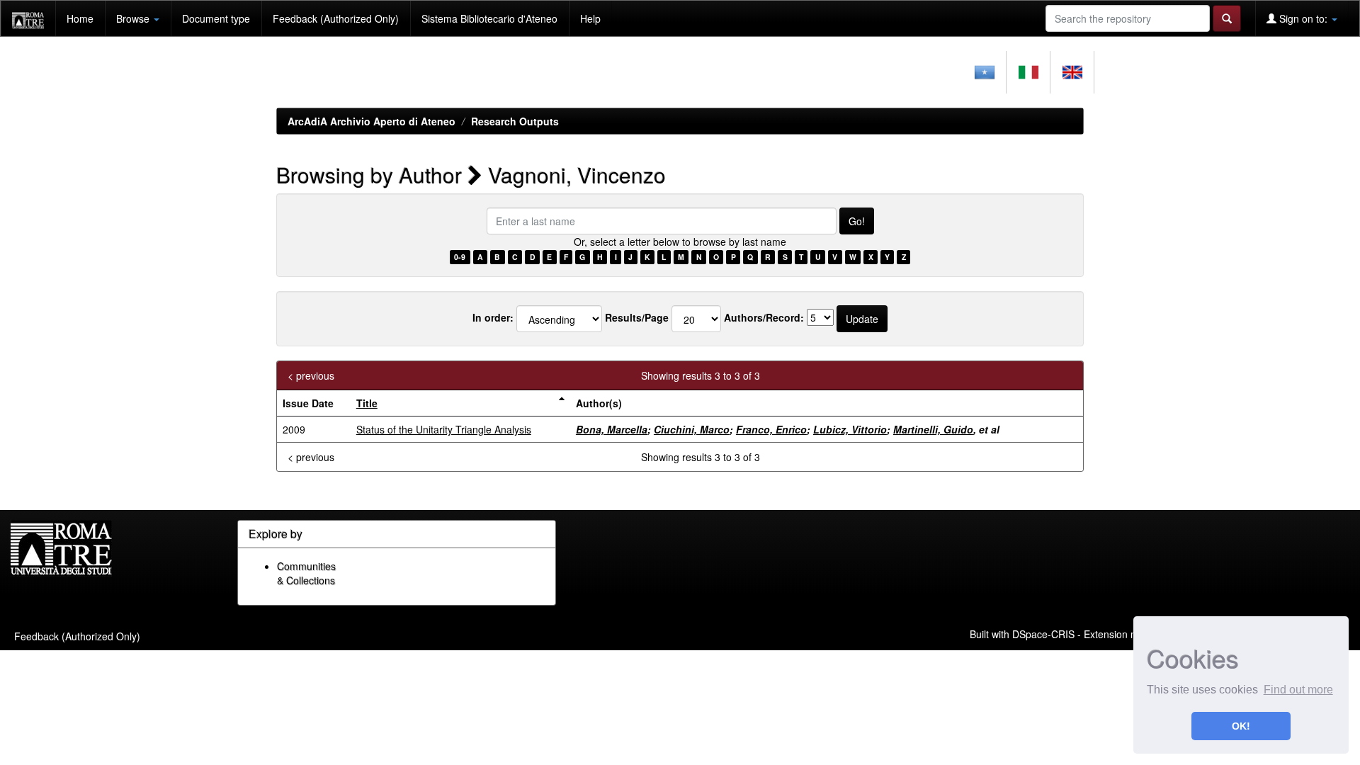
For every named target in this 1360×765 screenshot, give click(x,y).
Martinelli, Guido (933, 429)
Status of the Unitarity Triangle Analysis (443, 429)
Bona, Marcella (611, 429)
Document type (216, 18)
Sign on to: (1303, 18)
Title (367, 403)
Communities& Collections (306, 573)
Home (80, 18)
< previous (311, 375)
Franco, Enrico (771, 429)
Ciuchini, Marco (692, 429)
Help (590, 18)
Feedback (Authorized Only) (336, 18)
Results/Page (637, 317)
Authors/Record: (764, 317)
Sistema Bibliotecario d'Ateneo (489, 18)
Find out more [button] (1298, 690)
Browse (134, 18)
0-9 (459, 256)
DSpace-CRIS (1043, 633)
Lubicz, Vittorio (850, 429)
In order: (493, 317)
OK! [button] (1241, 726)
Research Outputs (515, 121)
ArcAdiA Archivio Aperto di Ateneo (371, 121)
